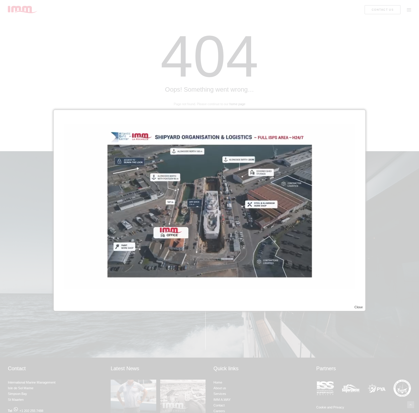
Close (358, 307)
